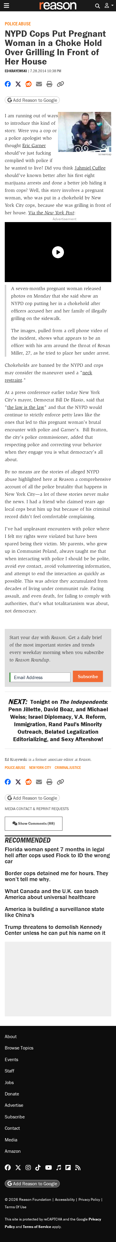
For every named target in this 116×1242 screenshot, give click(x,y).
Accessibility (65, 1199)
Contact (12, 1128)
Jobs (9, 1082)
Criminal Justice (68, 767)
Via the (51, 213)
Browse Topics (19, 1048)
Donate (12, 1094)
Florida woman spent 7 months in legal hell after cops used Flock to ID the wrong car (57, 855)
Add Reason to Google (34, 100)
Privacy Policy (89, 1199)
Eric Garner (34, 145)
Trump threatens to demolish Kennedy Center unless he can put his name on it (55, 929)
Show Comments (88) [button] (36, 823)
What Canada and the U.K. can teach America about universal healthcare (51, 894)
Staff (9, 1071)
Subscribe (88, 676)
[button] (109, 5)
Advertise (14, 1105)
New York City (40, 767)
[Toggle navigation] (6, 5)
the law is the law (25, 407)
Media (11, 1139)
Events (11, 1059)
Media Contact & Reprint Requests (37, 808)
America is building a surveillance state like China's (54, 911)
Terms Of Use (15, 1206)
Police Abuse (18, 23)
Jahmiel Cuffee (90, 168)
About (11, 1036)
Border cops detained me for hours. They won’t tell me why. (56, 876)
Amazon (13, 1151)
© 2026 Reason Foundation (28, 1199)
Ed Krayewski (16, 70)
